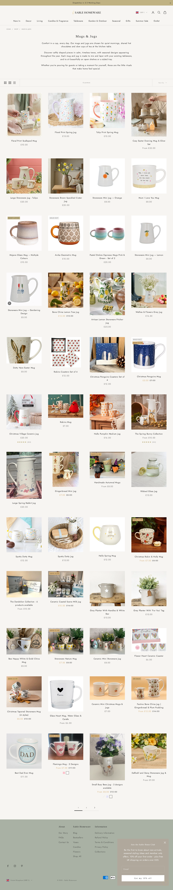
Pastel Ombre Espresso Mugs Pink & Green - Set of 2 (107, 257)
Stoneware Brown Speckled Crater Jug (65, 199)
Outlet (157, 20)
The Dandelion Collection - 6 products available (24, 603)
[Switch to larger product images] (5, 82)
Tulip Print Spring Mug (107, 132)
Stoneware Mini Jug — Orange (107, 197)
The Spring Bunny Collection (149, 433)
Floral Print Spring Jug (65, 132)
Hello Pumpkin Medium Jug (107, 433)
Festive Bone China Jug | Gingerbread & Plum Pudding (149, 706)
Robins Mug (65, 422)
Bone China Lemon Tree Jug (65, 312)
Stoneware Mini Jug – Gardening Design (24, 312)
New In (16, 20)
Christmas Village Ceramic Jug (24, 433)
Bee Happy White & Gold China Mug (24, 660)
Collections (100, 851)
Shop (16, 29)
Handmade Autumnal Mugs (107, 482)
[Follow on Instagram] (15, 866)
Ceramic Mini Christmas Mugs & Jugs (107, 706)
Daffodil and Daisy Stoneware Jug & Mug (149, 774)
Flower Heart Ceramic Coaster (148, 655)
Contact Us (64, 842)
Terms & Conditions (104, 842)
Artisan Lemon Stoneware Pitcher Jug (107, 321)
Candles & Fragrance (58, 20)
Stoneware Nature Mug (66, 658)
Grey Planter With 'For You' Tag (149, 610)
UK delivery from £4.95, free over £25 (86, 2)
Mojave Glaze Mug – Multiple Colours (24, 257)
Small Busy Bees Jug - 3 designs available (107, 786)
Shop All (77, 856)
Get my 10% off (143, 878)
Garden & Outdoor (98, 20)
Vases (76, 842)
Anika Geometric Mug (65, 255)
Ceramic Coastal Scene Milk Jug (65, 601)
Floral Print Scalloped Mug (24, 140)
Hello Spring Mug (107, 555)
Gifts (128, 20)
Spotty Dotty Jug (66, 556)
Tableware (78, 20)
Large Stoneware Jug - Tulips (24, 197)
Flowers (76, 851)
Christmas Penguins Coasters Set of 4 (107, 378)
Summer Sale (142, 20)
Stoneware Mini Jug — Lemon (149, 255)
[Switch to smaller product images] (10, 82)
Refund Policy (101, 837)
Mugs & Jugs (26, 29)
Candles (77, 847)
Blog (75, 832)
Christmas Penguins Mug (149, 376)
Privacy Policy (101, 847)
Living (40, 20)
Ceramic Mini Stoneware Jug (107, 658)
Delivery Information (104, 832)
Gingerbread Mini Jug (65, 491)
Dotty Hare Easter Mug (24, 367)
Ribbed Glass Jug (149, 491)
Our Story (63, 832)
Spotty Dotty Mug (24, 556)
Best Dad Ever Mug (24, 772)
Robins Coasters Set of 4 (66, 371)
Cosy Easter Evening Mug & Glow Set (149, 142)
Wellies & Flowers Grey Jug (149, 312)
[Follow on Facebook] (7, 866)
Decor (28, 20)
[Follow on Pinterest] (22, 866)
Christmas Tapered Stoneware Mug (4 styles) (24, 713)
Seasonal (116, 20)
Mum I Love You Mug (149, 197)
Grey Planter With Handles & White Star (107, 612)
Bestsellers (78, 837)
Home (8, 29)
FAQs (61, 837)
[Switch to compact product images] (14, 82)
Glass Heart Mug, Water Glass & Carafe (65, 717)
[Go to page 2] (95, 808)
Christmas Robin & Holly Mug (149, 556)
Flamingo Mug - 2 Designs (66, 764)
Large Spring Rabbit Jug (24, 503)
